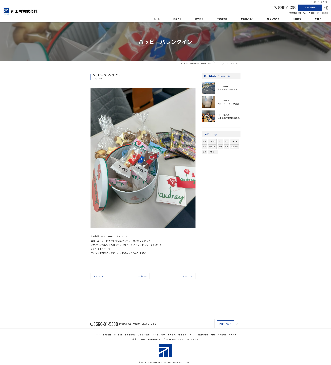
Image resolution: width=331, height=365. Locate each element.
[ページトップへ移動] (238, 324)
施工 (220, 141)
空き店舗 (234, 146)
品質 (204, 146)
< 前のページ (98, 276)
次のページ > (188, 276)
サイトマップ (192, 339)
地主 (226, 141)
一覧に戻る (143, 276)
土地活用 (212, 141)
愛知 (204, 141)
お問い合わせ (309, 7)
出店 (226, 146)
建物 (204, 152)
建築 (220, 146)
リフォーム (213, 152)
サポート (212, 146)
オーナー (234, 141)
